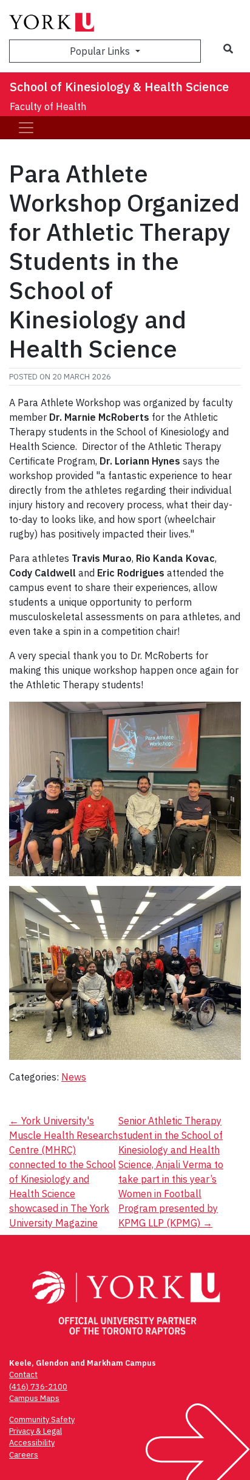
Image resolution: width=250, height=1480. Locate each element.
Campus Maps (34, 1398)
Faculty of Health (48, 106)
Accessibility (32, 1442)
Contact (23, 1374)
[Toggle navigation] (26, 127)
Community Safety (42, 1419)
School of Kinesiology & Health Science (119, 86)
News (73, 1077)
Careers (23, 1455)
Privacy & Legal (35, 1431)
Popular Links (101, 51)
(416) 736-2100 (38, 1386)
